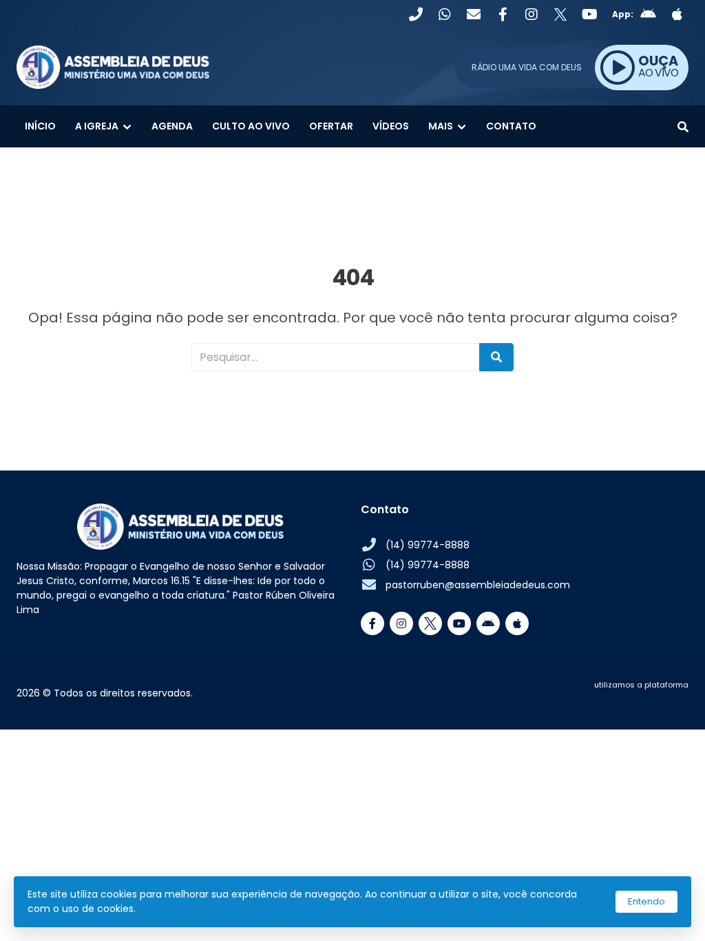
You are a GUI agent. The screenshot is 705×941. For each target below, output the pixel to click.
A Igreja (96, 126)
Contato (511, 126)
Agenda (172, 126)
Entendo (646, 901)
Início (40, 126)
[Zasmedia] (654, 701)
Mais (440, 126)
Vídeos (390, 126)
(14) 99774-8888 (428, 545)
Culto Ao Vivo (251, 126)
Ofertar (331, 126)
